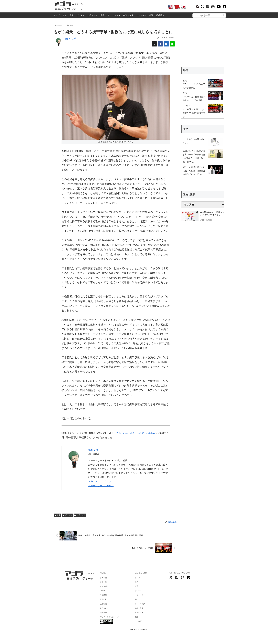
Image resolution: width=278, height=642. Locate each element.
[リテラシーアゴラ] (189, 216)
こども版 (138, 621)
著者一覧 (103, 578)
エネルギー (141, 15)
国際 (102, 15)
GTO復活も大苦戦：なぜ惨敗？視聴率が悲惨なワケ (194, 113)
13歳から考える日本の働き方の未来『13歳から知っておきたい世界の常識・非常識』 (194, 156)
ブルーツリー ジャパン (101, 485)
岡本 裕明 (70, 38)
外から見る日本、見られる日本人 (135, 432)
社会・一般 (92, 15)
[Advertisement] (125, 6)
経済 (72, 15)
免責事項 (103, 613)
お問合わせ (104, 608)
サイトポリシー (106, 586)
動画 (185, 70)
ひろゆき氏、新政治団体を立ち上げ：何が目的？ (194, 99)
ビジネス (80, 15)
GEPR (102, 591)
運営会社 (103, 599)
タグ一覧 (103, 582)
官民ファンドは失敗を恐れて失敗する (194, 86)
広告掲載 (103, 604)
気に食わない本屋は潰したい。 (194, 141)
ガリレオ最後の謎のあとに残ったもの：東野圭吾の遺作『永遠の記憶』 (194, 171)
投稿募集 (160, 15)
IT (108, 15)
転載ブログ (81, 515)
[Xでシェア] (154, 43)
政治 (65, 15)
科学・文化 (128, 15)
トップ (57, 15)
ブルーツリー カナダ (99, 481)
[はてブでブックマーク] (166, 43)
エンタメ (116, 15)
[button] (222, 15)
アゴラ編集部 (206, 220)
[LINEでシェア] (172, 43)
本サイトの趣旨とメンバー (110, 617)
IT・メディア (140, 604)
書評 (151, 15)
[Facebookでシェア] (160, 43)
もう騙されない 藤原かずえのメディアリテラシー (212, 213)
